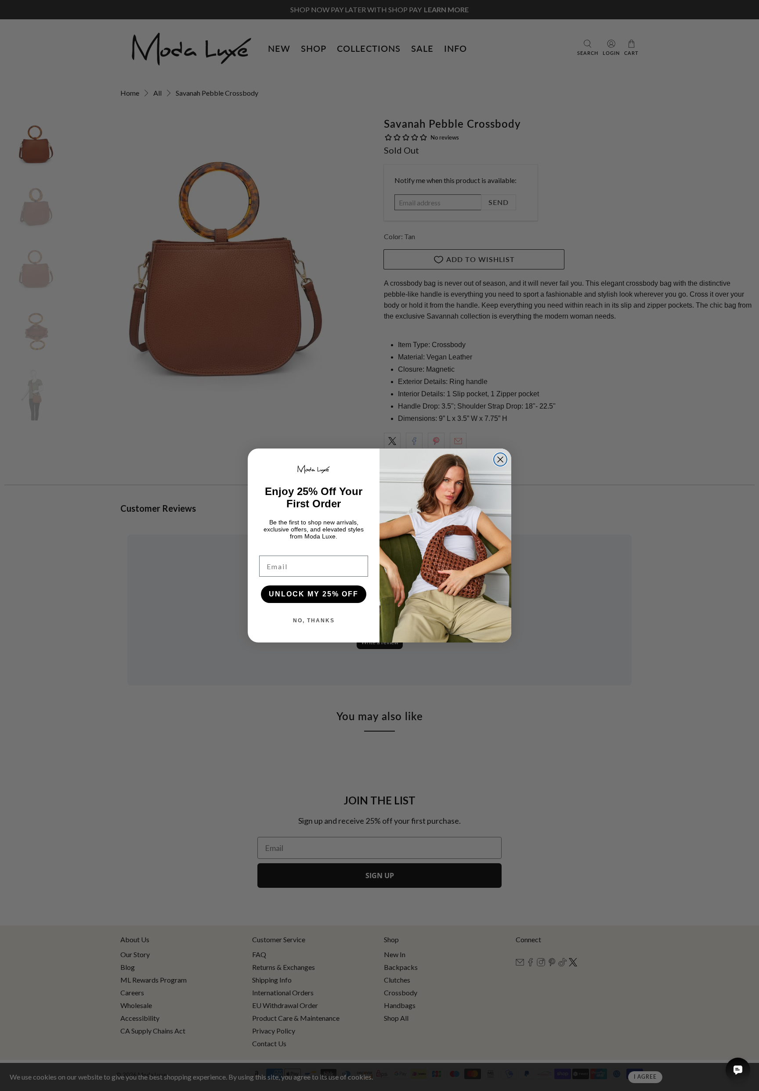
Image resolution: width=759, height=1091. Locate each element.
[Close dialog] (500, 459)
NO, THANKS (314, 620)
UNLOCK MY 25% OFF (313, 594)
